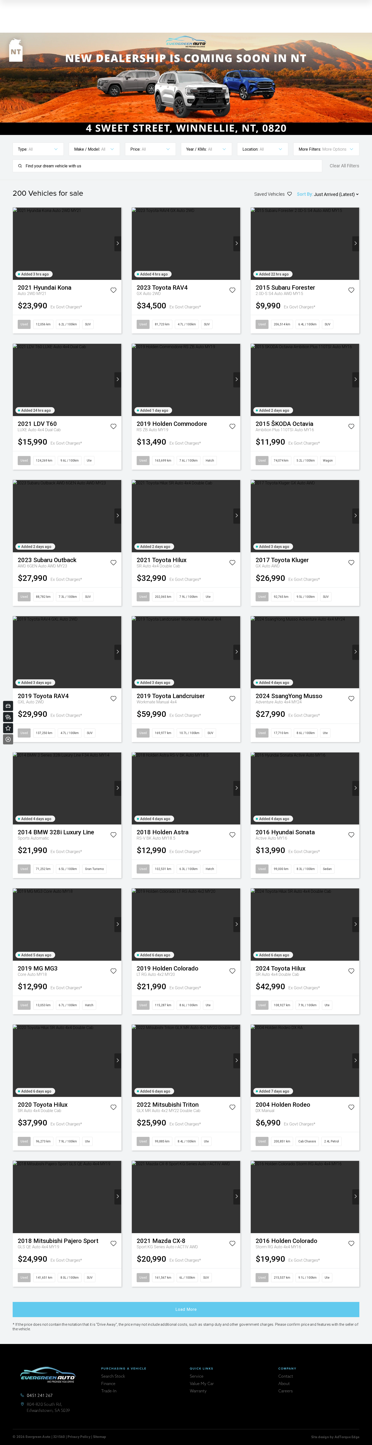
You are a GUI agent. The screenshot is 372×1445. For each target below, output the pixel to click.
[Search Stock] (8, 717)
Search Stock (113, 1377)
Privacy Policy (79, 1437)
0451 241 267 (40, 1396)
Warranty (198, 1391)
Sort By (304, 194)
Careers (285, 1391)
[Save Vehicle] (113, 291)
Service (196, 1377)
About (284, 1384)
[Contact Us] (8, 728)
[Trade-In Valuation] (8, 706)
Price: (135, 149)
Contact (285, 1377)
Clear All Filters (344, 165)
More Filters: (310, 149)
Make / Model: (87, 149)
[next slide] (117, 243)
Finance (108, 1384)
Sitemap (99, 1437)
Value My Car (202, 1384)
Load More (186, 1309)
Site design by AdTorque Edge (335, 1437)
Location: (250, 149)
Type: (22, 149)
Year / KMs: (196, 149)
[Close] (8, 739)
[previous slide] (16, 243)
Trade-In (108, 1391)
